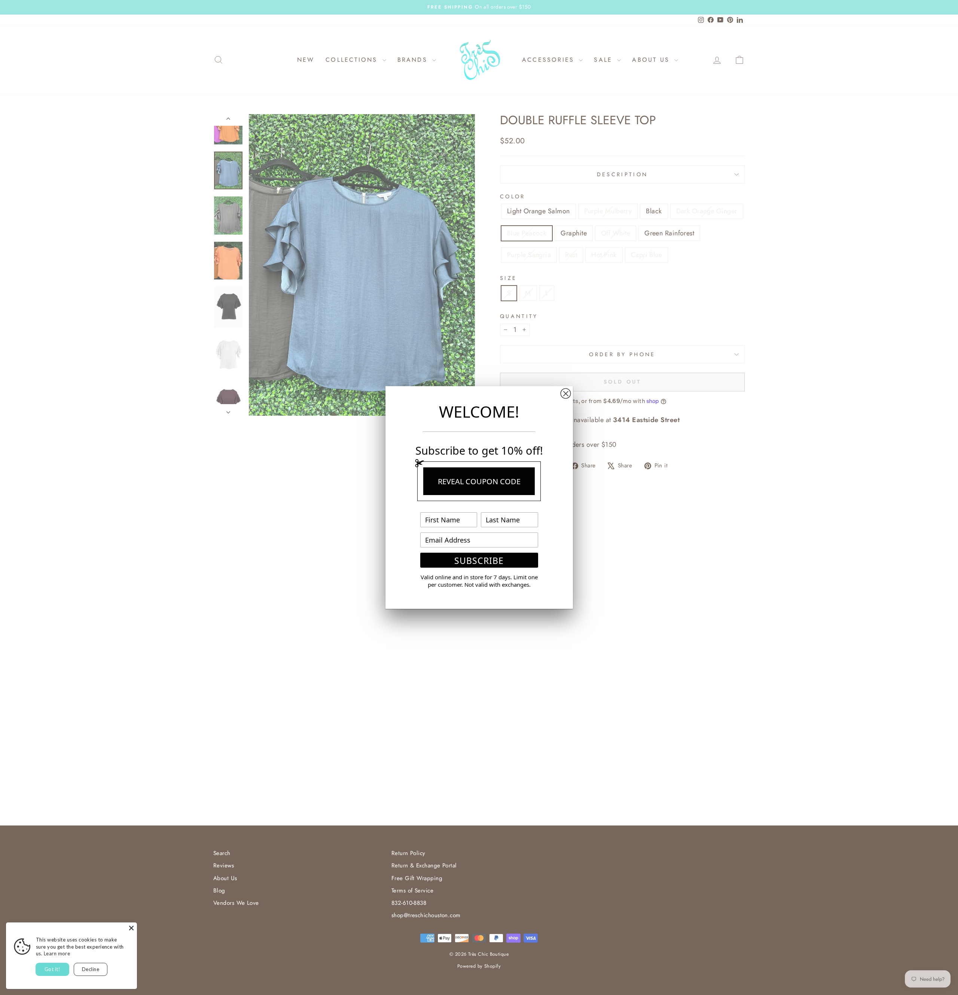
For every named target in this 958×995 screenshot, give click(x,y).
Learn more (57, 953)
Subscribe (479, 561)
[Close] (131, 928)
